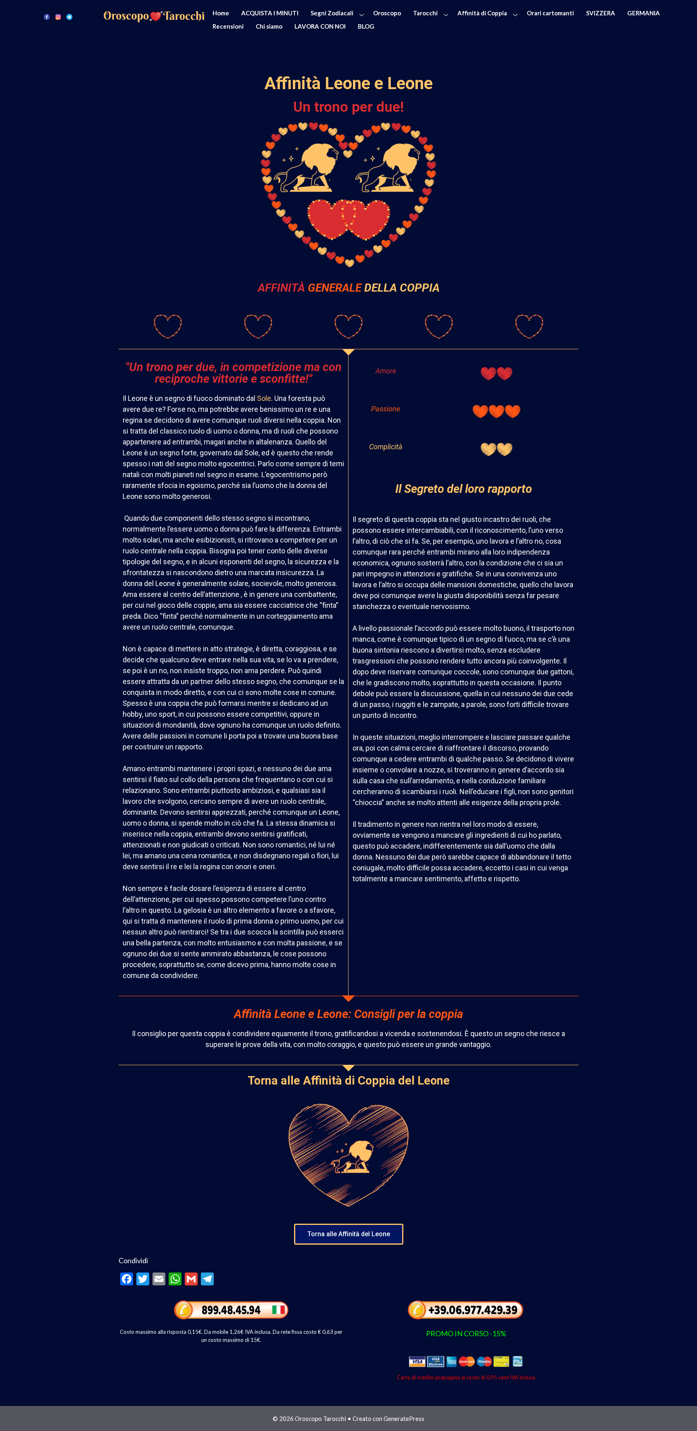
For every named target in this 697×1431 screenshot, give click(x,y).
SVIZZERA (600, 13)
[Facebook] (46, 16)
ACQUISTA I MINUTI (269, 13)
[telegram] (69, 16)
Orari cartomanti (550, 13)
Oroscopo (387, 13)
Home (221, 13)
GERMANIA (643, 13)
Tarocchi (425, 13)
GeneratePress (404, 1418)
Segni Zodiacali (332, 13)
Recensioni (228, 26)
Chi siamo (269, 26)
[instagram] (58, 16)
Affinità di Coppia (482, 13)
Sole (264, 398)
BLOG (366, 26)
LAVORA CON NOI (320, 26)
